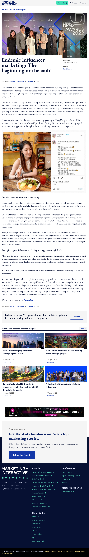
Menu (84, 3)
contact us (36, 524)
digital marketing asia (70, 476)
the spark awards (39, 503)
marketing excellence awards (43, 489)
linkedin (30, 82)
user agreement (38, 541)
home (5, 9)
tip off (34, 538)
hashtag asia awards (40, 507)
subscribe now (23, 455)
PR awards (37, 500)
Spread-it (28, 300)
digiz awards (38, 479)
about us (35, 517)
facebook (20, 82)
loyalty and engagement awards (44, 482)
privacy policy (37, 534)
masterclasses (68, 492)
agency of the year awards (42, 472)
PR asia (65, 483)
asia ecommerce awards (41, 476)
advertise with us (38, 520)
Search (74, 3)
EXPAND (66, 479)
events (34, 531)
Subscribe (63, 3)
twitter (12, 82)
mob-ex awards (38, 496)
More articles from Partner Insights (43, 328)
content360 (67, 472)
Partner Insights (18, 9)
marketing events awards (41, 486)
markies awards (39, 493)
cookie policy (36, 527)
